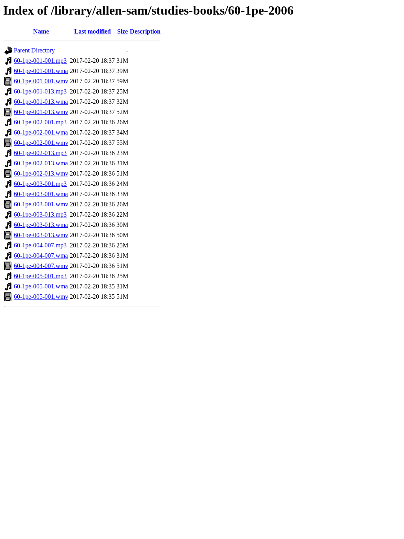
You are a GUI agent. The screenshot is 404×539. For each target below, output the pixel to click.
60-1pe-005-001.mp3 (40, 276)
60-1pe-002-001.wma (41, 132)
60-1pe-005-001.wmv (41, 296)
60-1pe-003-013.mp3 (40, 214)
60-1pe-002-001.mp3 (40, 122)
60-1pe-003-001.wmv (41, 204)
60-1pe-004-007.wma (41, 255)
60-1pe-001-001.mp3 (40, 60)
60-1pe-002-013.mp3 (40, 153)
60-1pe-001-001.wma (41, 70)
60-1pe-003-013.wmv (41, 235)
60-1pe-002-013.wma (41, 163)
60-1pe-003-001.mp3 (40, 183)
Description (145, 31)
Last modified (92, 31)
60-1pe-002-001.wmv (41, 142)
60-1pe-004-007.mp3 (40, 245)
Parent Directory (34, 50)
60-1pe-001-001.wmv (41, 81)
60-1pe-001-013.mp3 (40, 91)
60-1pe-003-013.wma (41, 224)
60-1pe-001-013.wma (41, 101)
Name (41, 31)
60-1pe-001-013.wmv (41, 112)
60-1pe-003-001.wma (41, 194)
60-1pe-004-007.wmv (41, 265)
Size (122, 31)
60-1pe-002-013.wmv (41, 173)
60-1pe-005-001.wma (41, 286)
